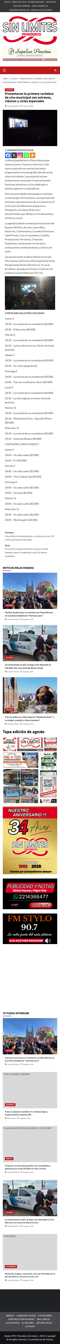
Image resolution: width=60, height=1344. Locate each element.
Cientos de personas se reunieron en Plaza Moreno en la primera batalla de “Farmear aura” (29, 614)
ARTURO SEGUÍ (44, 1322)
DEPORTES (51, 2)
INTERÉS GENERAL (36, 2)
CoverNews (33, 1339)
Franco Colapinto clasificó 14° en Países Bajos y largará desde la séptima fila (26, 1113)
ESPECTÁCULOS (19, 2)
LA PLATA (9, 90)
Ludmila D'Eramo (13, 619)
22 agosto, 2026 (27, 672)
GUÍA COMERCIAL (40, 6)
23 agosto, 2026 (27, 619)
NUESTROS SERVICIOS (19, 10)
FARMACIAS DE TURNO (41, 10)
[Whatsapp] (26, 155)
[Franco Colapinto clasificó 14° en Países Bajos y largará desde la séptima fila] (30, 1090)
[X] (14, 155)
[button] (5, 69)
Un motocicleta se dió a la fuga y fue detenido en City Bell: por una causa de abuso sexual (28, 666)
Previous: (29, 536)
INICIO (7, 2)
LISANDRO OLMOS (26, 1315)
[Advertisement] (30, 978)
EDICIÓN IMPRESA (21, 6)
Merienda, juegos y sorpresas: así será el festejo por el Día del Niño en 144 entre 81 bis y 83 (30, 1275)
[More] (32, 155)
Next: (26, 551)
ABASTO (9, 1158)
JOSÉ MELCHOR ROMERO (21, 1319)
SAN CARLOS (43, 1319)
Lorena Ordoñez (13, 106)
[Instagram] (20, 155)
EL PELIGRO (28, 1322)
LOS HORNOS (11, 1266)
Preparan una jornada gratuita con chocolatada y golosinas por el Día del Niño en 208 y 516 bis (28, 1167)
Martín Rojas (11, 1118)
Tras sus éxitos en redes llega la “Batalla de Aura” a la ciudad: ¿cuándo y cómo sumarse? (29, 719)
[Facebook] (8, 155)
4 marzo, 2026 (28, 106)
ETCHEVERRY (45, 1315)
